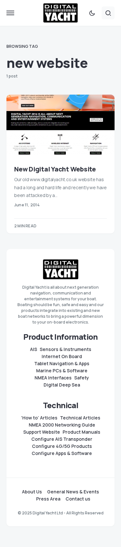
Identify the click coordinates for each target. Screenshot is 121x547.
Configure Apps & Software (62, 453)
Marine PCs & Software (61, 370)
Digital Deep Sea (62, 385)
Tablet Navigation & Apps (61, 363)
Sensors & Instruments (65, 349)
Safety (81, 378)
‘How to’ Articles (39, 418)
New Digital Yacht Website (55, 169)
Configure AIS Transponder (61, 439)
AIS (33, 349)
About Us (32, 492)
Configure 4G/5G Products (62, 446)
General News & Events (73, 492)
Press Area (48, 499)
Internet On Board (62, 356)
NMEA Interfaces (53, 378)
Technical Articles (80, 418)
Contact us (78, 499)
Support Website (41, 432)
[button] (10, 12)
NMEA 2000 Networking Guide (62, 425)
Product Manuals (81, 432)
